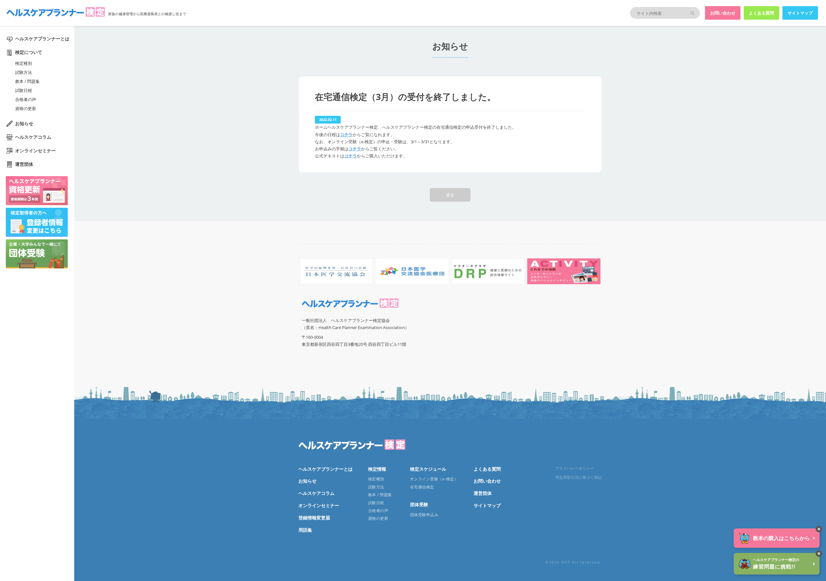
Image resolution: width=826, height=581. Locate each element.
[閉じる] (819, 529)
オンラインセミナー (35, 150)
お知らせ (24, 123)
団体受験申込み (424, 514)
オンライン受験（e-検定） (434, 479)
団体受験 (419, 504)
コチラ (346, 134)
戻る (450, 195)
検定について (28, 52)
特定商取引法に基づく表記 (578, 477)
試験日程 (23, 90)
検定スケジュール (428, 469)
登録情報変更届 (314, 518)
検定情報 (377, 469)
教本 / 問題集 (27, 81)
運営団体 (24, 164)
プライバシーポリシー (574, 468)
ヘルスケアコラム (33, 137)
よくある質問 (761, 13)
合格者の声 (25, 99)
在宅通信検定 (422, 487)
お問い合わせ (722, 13)
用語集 (305, 530)
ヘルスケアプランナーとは (42, 38)
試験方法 (23, 72)
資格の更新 (25, 108)
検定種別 (23, 63)
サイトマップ (800, 13)
